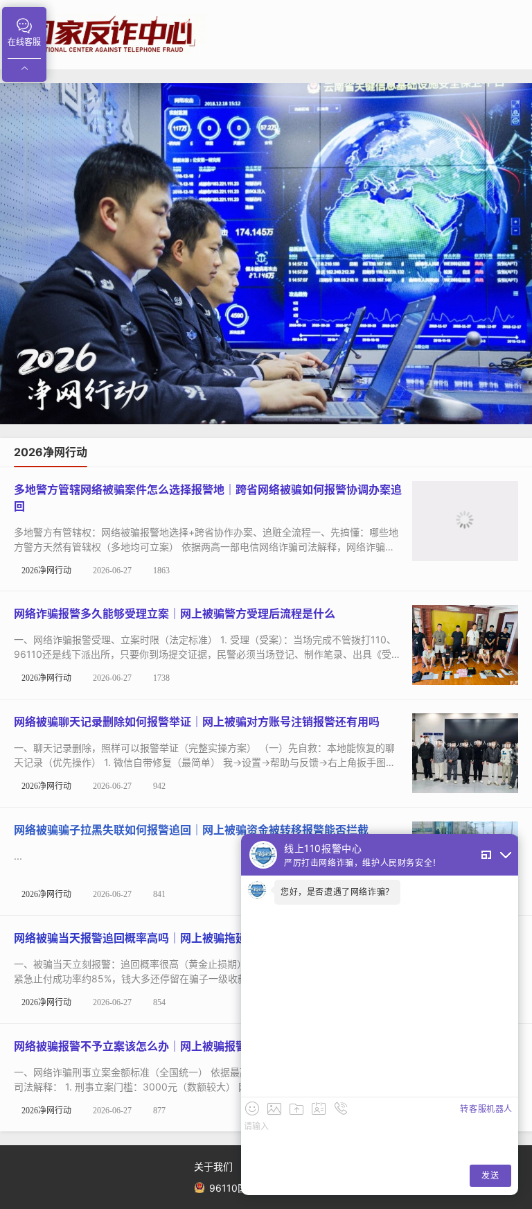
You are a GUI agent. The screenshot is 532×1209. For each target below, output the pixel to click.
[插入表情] (252, 1108)
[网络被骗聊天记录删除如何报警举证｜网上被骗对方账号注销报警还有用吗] (465, 752)
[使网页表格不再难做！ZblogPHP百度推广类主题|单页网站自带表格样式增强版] (266, 253)
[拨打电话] (340, 1108)
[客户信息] (318, 1108)
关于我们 (213, 1166)
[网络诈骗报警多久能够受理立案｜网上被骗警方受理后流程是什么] (465, 644)
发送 (490, 1175)
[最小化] (505, 855)
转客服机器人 (486, 1109)
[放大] (486, 855)
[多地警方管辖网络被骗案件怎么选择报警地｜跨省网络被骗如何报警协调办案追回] (465, 519)
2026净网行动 (46, 570)
